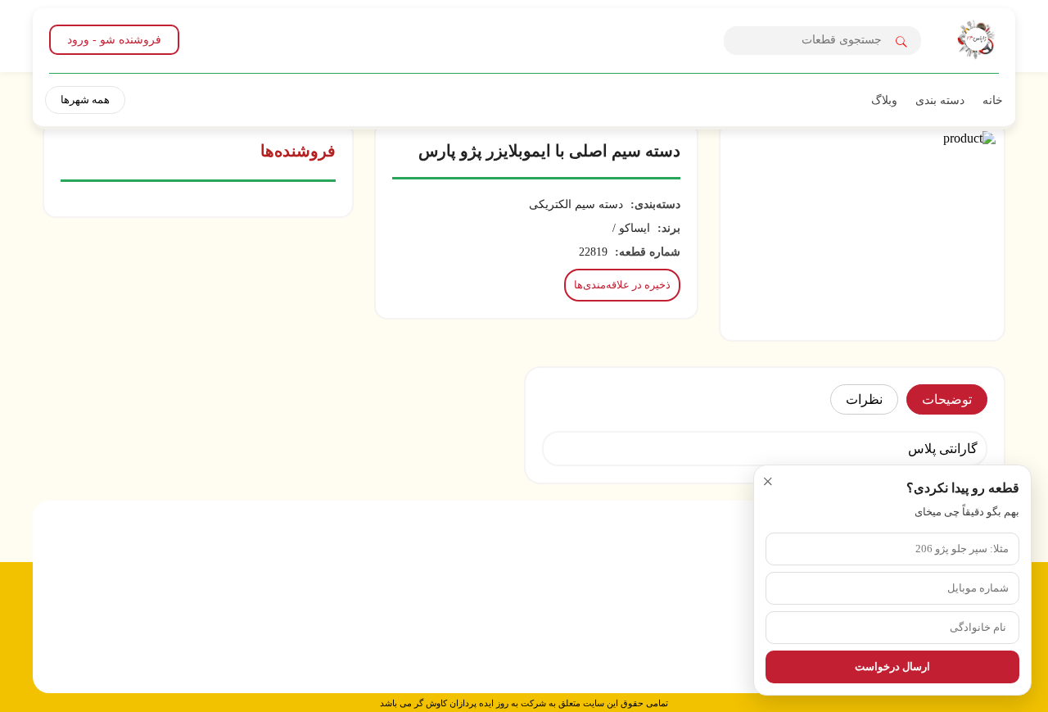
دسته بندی (939, 100)
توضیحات (947, 399)
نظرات (864, 399)
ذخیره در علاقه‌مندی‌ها (622, 285)
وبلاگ (884, 100)
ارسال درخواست (892, 666)
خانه (992, 100)
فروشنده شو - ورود (114, 40)
